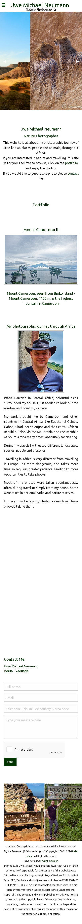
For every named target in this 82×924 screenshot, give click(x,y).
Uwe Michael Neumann (41, 5)
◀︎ (6, 61)
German (53, 860)
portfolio (71, 163)
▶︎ (79, 61)
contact (73, 173)
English (44, 860)
